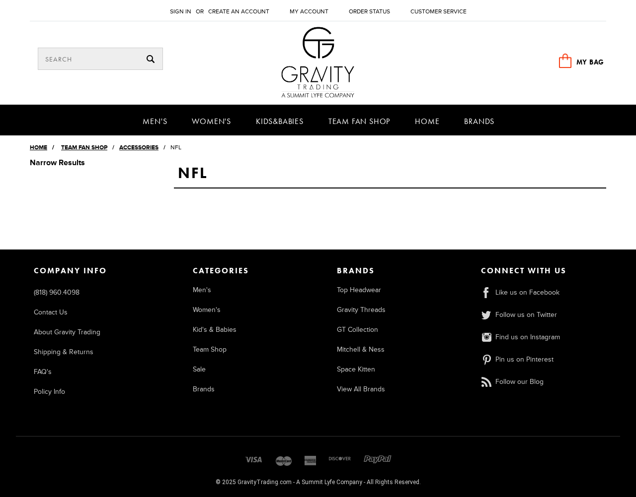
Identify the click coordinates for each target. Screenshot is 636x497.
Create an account (238, 11)
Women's (211, 121)
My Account (309, 11)
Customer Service (438, 11)
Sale (199, 369)
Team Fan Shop (359, 121)
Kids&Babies (280, 121)
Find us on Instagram (527, 337)
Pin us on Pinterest (524, 359)
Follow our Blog (519, 381)
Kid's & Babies (215, 329)
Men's (155, 121)
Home (427, 121)
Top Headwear (359, 290)
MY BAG (590, 62)
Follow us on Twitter (526, 315)
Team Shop (210, 349)
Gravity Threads (361, 310)
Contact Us (51, 312)
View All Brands (361, 389)
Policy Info (49, 391)
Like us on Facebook (527, 292)
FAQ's (43, 372)
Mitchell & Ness (361, 349)
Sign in (180, 11)
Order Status (369, 11)
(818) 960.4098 (57, 292)
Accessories (139, 147)
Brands (479, 121)
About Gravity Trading (67, 332)
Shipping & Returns (63, 352)
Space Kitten (356, 369)
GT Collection (357, 329)
